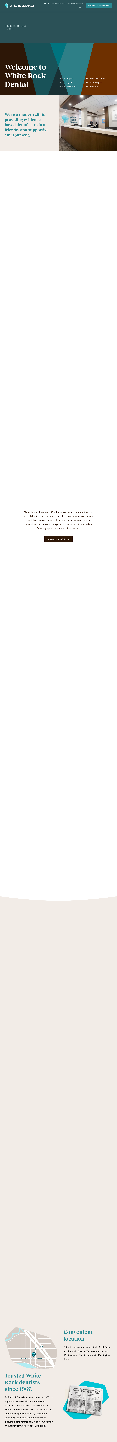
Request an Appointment (99, 5)
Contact (79, 7)
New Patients (77, 3)
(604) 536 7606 (12, 26)
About (46, 3)
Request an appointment (58, 539)
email (23, 26)
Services (65, 3)
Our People (56, 3)
